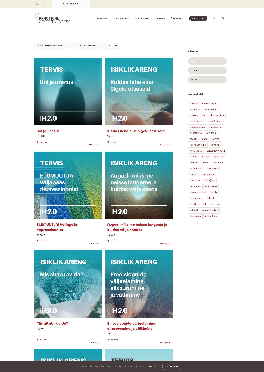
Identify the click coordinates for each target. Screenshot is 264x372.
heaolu (193, 139)
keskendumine (198, 144)
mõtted (194, 162)
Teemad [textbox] (194, 61)
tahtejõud (209, 180)
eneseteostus (197, 127)
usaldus (194, 204)
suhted (193, 174)
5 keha (193, 103)
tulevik (211, 198)
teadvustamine (198, 192)
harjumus (211, 133)
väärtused (195, 216)
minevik (206, 156)
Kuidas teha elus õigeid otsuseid (136, 131)
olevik (205, 162)
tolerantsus (196, 198)
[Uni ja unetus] (68, 91)
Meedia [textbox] (193, 80)
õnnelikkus (211, 216)
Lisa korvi (43, 142)
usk (205, 204)
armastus (195, 109)
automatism (211, 109)
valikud (194, 210)
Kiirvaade (95, 145)
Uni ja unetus (48, 131)
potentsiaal (196, 168)
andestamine (209, 103)
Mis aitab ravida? (52, 323)
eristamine (196, 133)
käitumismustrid (215, 150)
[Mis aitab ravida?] (68, 284)
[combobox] (207, 61)
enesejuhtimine (216, 121)
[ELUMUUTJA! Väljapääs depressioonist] (68, 185)
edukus (194, 115)
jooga (205, 139)
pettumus (218, 162)
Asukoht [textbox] (194, 70)
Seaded (152, 366)
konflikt (214, 144)
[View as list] (116, 46)
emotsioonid (196, 121)
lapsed (193, 156)
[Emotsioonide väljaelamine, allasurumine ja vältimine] (139, 284)
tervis (214, 192)
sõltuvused (208, 174)
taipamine (195, 186)
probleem (212, 168)
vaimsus (215, 204)
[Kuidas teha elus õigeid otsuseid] (139, 91)
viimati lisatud (210, 210)
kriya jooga (196, 150)
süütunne (195, 180)
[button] (223, 18)
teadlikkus (211, 186)
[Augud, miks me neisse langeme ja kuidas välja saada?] (139, 185)
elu (203, 115)
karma (215, 139)
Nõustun (173, 366)
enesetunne (215, 127)
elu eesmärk (217, 115)
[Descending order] (74, 46)
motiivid (219, 156)
